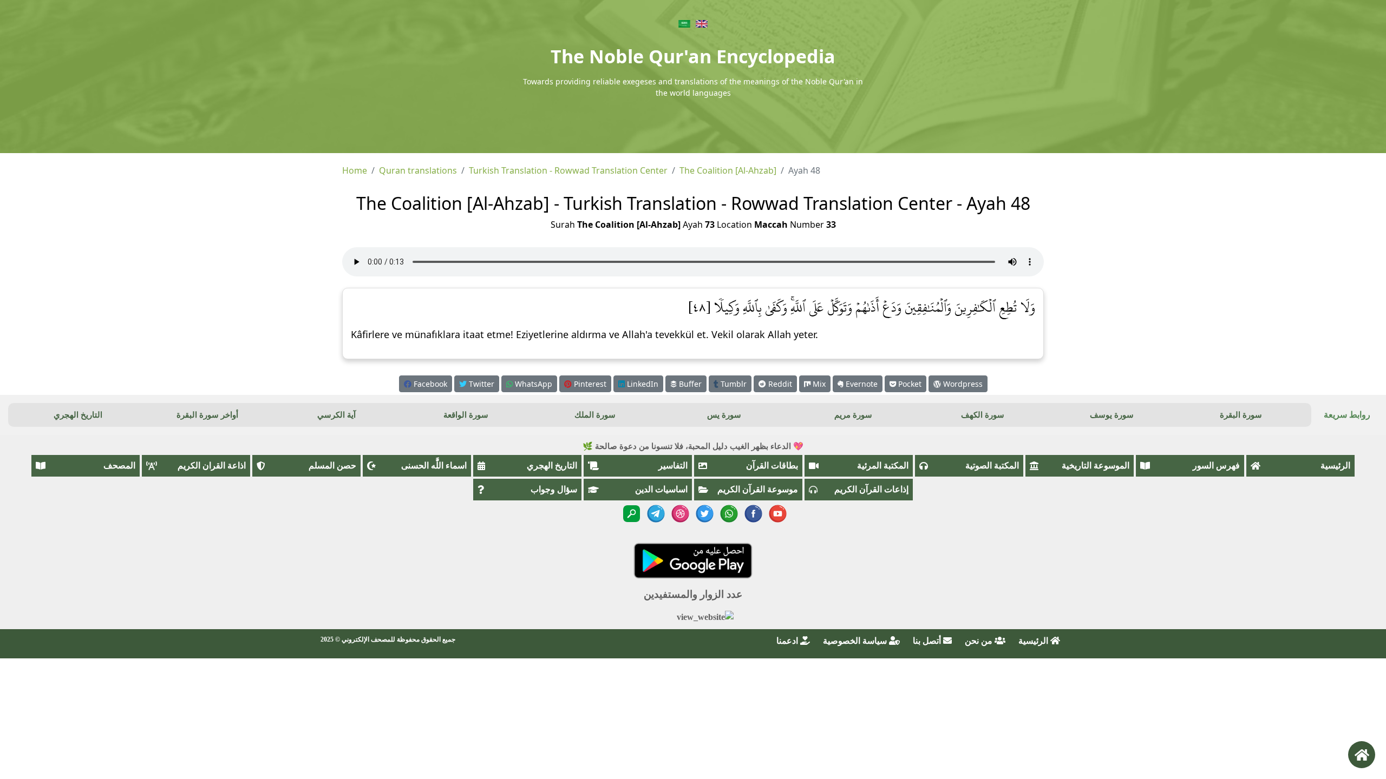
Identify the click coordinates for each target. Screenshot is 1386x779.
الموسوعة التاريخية (1095, 465)
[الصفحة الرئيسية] (1361, 754)
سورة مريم (853, 415)
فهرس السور (1216, 465)
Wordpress (962, 384)
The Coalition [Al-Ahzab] (727, 170)
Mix (818, 384)
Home (354, 170)
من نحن (980, 640)
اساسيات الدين (661, 489)
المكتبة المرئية (882, 465)
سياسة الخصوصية (856, 640)
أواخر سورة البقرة (207, 415)
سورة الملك (595, 415)
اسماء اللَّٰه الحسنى (434, 465)
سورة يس (724, 415)
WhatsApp (532, 384)
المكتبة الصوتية (992, 465)
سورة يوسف (1112, 415)
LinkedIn (641, 384)
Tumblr (732, 384)
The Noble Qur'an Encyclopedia (693, 56)
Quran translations (418, 170)
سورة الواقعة (465, 415)
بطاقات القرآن (772, 465)
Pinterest (589, 384)
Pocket (908, 384)
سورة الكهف (982, 415)
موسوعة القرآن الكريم (757, 489)
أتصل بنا (928, 640)
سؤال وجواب (554, 489)
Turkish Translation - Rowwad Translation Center (568, 170)
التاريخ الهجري (78, 415)
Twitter (480, 384)
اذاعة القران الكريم (212, 465)
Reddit (779, 384)
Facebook (429, 384)
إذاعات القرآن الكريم (871, 489)
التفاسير (673, 465)
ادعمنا (788, 640)
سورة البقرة (1241, 415)
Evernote (861, 384)
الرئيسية (1335, 465)
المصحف (119, 465)
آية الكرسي (336, 415)
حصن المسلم (332, 465)
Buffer (689, 384)
